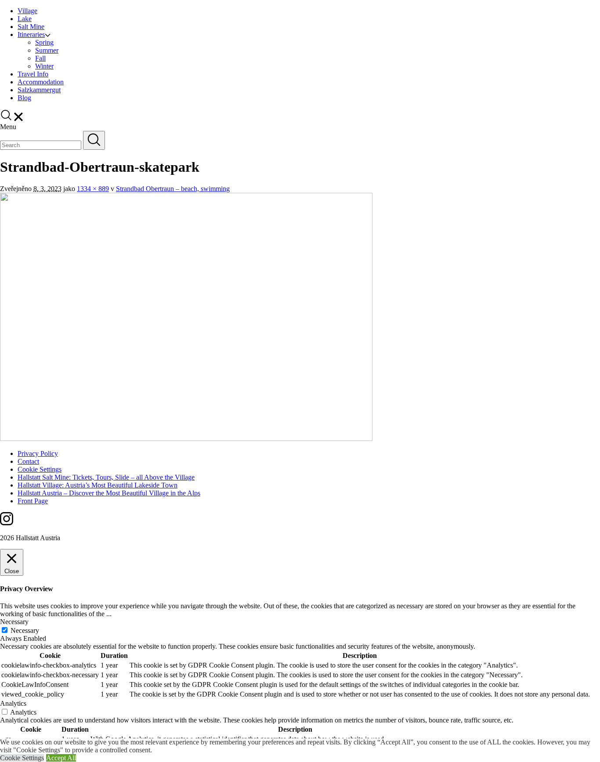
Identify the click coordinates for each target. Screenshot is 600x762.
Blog (24, 97)
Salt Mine (31, 26)
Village (27, 10)
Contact (28, 461)
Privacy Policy (38, 453)
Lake (25, 18)
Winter (44, 66)
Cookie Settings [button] (22, 758)
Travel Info (33, 74)
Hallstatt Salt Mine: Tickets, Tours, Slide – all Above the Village (106, 477)
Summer (46, 50)
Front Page (33, 501)
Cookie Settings (39, 469)
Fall (40, 58)
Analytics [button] (13, 703)
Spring (44, 42)
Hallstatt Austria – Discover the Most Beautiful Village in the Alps (109, 493)
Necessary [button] (14, 621)
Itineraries (31, 34)
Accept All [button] (61, 758)
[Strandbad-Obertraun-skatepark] (186, 438)
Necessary (25, 630)
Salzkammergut (39, 90)
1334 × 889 (93, 188)
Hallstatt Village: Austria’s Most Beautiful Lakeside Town (97, 485)
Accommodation (41, 82)
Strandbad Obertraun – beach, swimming (173, 188)
